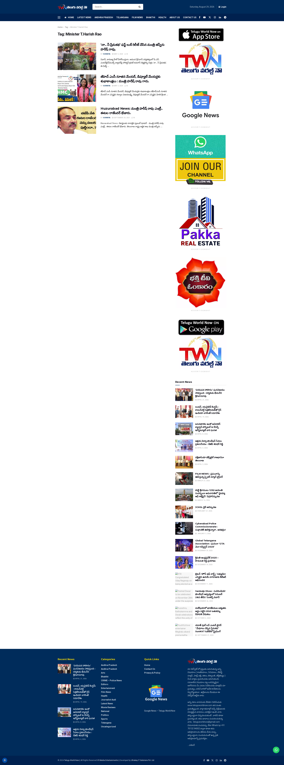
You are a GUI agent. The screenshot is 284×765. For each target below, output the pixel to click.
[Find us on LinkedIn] (220, 17)
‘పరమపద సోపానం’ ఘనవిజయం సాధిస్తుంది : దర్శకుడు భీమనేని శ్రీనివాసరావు (210, 392)
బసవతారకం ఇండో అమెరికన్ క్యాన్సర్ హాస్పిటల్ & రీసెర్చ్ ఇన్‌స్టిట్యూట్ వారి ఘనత (207, 427)
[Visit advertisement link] (200, 51)
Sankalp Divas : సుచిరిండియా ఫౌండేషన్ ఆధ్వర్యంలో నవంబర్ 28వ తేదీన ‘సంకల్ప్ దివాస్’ (210, 594)
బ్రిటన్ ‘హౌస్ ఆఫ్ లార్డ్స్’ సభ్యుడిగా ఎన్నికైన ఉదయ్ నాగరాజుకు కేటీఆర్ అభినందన (210, 577)
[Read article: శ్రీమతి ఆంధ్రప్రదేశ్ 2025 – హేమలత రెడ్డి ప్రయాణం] (184, 562)
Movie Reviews (108, 707)
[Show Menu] (59, 17)
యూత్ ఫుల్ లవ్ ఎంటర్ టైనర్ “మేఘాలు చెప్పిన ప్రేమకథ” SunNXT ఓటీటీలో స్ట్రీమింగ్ (208, 628)
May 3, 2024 (118, 54)
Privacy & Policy (152, 673)
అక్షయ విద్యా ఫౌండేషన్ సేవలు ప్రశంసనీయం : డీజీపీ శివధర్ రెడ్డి (83, 732)
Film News (137, 17)
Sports (104, 719)
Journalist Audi (108, 700)
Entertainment (108, 688)
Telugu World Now (71, 760)
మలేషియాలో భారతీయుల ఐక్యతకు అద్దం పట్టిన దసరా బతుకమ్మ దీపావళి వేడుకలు (210, 611)
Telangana (122, 17)
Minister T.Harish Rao (79, 27)
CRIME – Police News (111, 680)
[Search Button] (140, 7)
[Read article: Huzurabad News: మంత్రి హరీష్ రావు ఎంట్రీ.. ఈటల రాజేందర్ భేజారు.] (77, 120)
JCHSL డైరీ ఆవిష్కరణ (205, 507)
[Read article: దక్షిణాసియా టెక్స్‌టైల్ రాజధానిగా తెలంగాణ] (184, 462)
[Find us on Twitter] (210, 17)
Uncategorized (108, 726)
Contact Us (189, 17)
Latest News (84, 17)
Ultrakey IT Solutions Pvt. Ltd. (143, 760)
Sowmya (106, 54)
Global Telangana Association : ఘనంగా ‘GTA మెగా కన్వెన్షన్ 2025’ (209, 543)
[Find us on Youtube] (204, 17)
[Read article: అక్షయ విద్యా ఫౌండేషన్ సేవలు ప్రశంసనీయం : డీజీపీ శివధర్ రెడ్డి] (184, 445)
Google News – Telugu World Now (159, 711)
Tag (66, 27)
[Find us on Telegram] (225, 17)
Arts (103, 673)
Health (162, 17)
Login (223, 7)
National (105, 711)
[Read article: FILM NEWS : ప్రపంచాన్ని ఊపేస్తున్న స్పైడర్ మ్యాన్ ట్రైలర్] (184, 478)
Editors (104, 684)
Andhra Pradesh (104, 17)
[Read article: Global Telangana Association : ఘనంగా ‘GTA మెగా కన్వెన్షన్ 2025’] (184, 545)
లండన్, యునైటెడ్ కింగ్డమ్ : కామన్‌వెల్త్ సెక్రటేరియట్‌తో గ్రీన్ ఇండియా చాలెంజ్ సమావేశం (208, 409)
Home (71, 17)
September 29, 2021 (121, 118)
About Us (175, 17)
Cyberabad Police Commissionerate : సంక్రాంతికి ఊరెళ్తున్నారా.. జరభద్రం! (210, 526)
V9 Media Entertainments (107, 760)
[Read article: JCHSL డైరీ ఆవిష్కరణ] (184, 512)
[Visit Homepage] (72, 7)
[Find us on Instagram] (215, 17)
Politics (105, 715)
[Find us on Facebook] (199, 17)
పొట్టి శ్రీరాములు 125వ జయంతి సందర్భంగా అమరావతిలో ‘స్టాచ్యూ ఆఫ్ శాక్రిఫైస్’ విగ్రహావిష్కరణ (210, 493)
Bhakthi (150, 17)
